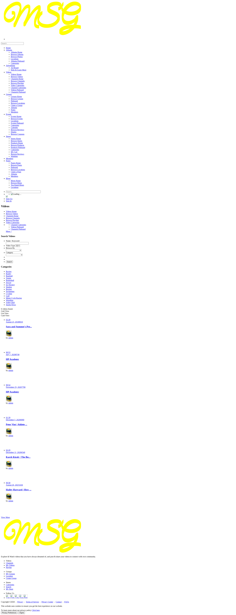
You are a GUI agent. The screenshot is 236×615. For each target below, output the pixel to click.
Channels (9, 563)
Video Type (10, 246)
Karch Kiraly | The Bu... (18, 457)
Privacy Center (47, 602)
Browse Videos (12, 214)
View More (5, 517)
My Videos (10, 565)
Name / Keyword (12, 241)
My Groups (10, 574)
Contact (59, 602)
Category (9, 253)
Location (9, 576)
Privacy (20, 602)
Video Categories (12, 222)
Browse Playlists (12, 220)
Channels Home (12, 216)
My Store (9, 589)
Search (9, 262)
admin (10, 338)
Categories (10, 585)
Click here (36, 610)
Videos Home (11, 211)
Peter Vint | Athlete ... (16, 424)
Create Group (11, 578)
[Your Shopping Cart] (7, 197)
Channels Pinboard (18, 229)
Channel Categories (18, 225)
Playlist (9, 567)
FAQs (66, 602)
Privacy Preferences (9, 613)
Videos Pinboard (17, 227)
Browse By (10, 248)
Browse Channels (13, 218)
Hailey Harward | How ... (18, 489)
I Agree (21, 613)
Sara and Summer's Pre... (19, 326)
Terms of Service (32, 602)
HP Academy (12, 359)
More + (9, 231)
